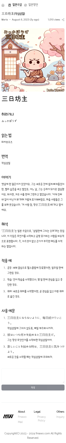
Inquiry (60, 416)
